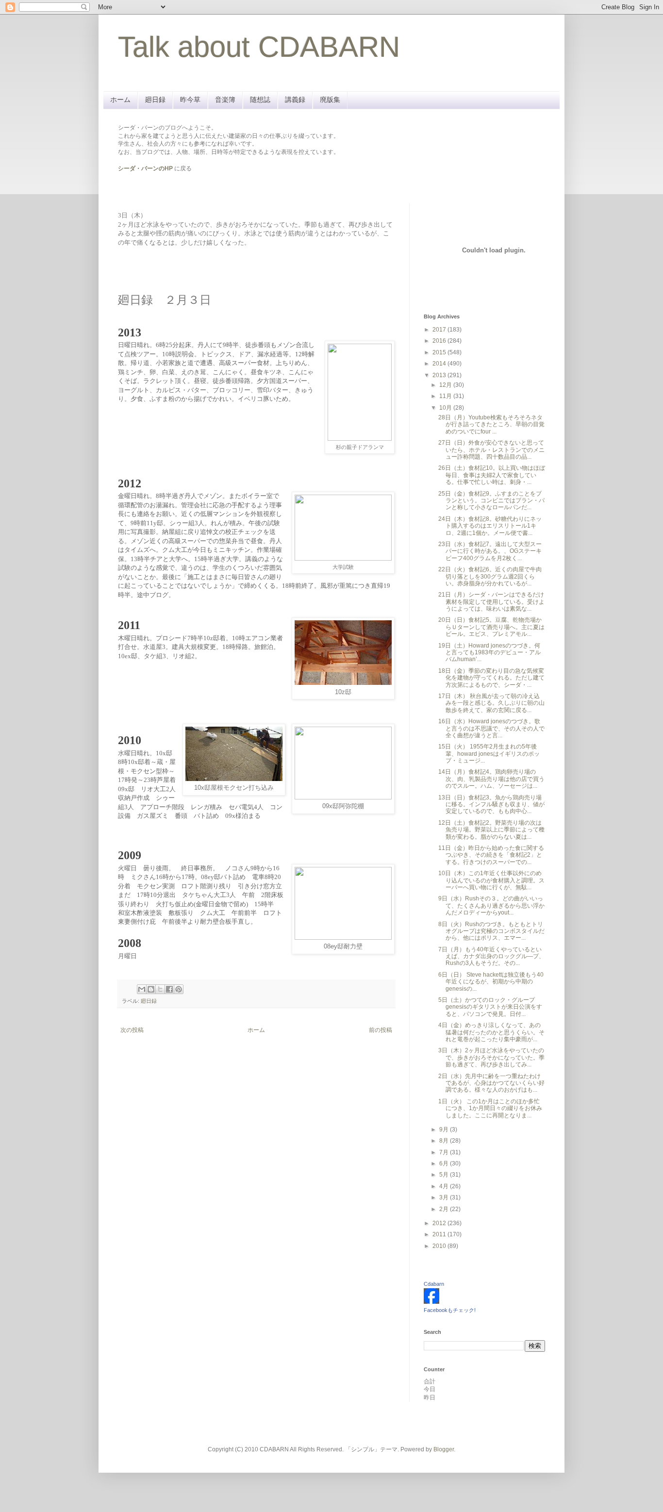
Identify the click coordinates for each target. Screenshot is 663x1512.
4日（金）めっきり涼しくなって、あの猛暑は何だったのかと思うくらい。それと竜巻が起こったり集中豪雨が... (491, 1032)
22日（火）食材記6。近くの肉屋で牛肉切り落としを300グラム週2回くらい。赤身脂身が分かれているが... (490, 576)
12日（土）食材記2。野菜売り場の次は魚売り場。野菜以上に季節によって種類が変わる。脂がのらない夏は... (491, 829)
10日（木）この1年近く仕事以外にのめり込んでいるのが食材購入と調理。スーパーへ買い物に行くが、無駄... (491, 880)
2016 (440, 340)
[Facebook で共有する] (169, 989)
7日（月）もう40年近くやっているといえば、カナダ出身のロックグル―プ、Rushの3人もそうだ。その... (491, 956)
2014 (440, 363)
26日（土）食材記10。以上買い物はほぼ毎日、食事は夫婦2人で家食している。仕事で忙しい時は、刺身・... (491, 475)
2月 (444, 1209)
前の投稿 (380, 1030)
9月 (444, 1129)
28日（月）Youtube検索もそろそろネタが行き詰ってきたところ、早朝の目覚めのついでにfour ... (491, 424)
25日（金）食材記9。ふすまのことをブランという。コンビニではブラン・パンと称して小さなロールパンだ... (491, 500)
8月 (444, 1140)
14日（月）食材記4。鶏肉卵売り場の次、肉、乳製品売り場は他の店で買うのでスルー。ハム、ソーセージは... (491, 778)
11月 (446, 396)
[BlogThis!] (151, 989)
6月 (444, 1163)
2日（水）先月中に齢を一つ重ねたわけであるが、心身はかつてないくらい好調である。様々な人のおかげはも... (491, 1083)
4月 (444, 1186)
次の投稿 (132, 1030)
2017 (440, 329)
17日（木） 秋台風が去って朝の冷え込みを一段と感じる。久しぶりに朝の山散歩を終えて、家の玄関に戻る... (491, 703)
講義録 (295, 99)
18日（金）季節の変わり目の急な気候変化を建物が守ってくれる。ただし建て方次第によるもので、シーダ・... (491, 677)
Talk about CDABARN (259, 47)
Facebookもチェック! (450, 1310)
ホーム (120, 99)
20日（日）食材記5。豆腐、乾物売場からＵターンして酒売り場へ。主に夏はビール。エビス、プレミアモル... (491, 626)
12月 (446, 385)
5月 (444, 1174)
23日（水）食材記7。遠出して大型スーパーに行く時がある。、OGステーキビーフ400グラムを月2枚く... (490, 551)
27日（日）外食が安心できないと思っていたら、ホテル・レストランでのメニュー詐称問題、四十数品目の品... (491, 449)
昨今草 (190, 99)
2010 (440, 1246)
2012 (440, 1223)
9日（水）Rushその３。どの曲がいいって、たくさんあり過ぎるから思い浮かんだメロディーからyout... (491, 905)
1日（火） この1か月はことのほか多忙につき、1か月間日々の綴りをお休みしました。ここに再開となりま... (490, 1108)
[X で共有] (160, 989)
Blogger (443, 1449)
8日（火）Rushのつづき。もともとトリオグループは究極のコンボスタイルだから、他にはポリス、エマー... (491, 931)
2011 (440, 1234)
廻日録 (155, 99)
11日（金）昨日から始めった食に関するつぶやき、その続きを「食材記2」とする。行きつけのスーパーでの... (491, 855)
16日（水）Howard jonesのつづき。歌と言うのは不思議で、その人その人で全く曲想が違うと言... (491, 728)
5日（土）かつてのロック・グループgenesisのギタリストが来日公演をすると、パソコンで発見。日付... (490, 1007)
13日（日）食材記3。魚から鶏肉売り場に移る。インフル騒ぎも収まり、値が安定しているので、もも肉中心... (491, 804)
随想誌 (260, 99)
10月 (446, 407)
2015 (440, 352)
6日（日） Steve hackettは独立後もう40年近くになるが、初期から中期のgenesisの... (491, 981)
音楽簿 (225, 99)
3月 (444, 1197)
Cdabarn (434, 1284)
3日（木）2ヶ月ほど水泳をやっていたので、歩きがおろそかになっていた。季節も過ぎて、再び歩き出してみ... (491, 1057)
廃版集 (330, 99)
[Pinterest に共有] (178, 989)
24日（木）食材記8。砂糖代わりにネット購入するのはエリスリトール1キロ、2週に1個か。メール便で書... (490, 525)
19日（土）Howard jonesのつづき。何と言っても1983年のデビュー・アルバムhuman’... (489, 652)
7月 (444, 1152)
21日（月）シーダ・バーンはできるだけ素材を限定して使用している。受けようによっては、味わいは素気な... (491, 601)
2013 (440, 375)
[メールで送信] (142, 989)
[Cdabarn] (431, 1301)
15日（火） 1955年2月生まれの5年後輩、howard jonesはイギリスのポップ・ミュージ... (489, 753)
